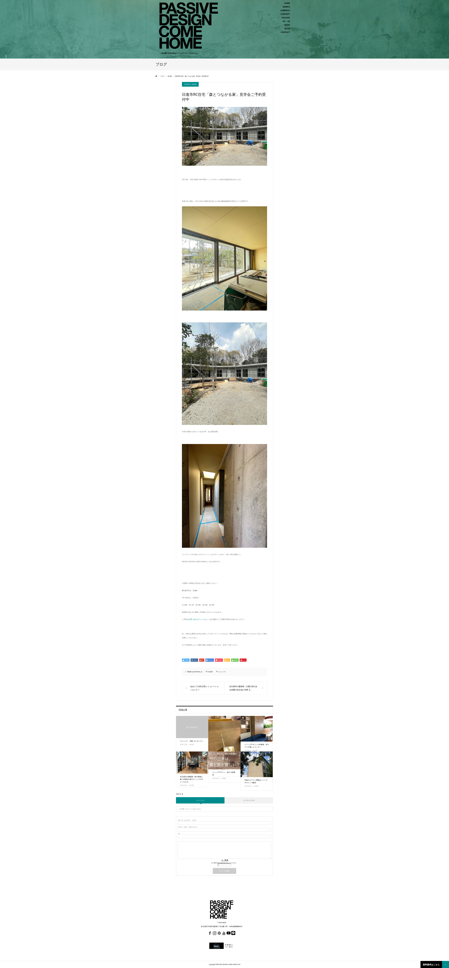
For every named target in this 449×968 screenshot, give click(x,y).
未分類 (194, 84)
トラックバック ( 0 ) (249, 800)
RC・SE (286, 21)
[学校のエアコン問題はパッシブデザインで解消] (257, 764)
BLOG (287, 29)
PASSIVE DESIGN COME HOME (227, 964)
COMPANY (285, 10)
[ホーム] (156, 76)
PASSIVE (286, 18)
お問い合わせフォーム (196, 619)
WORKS (286, 7)
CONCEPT (285, 14)
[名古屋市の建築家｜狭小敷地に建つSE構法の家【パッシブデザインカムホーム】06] (192, 762)
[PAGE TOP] (445, 964)
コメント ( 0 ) (200, 800)
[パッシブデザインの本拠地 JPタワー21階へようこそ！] (257, 729)
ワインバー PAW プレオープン (191, 741)
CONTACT (285, 32)
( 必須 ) (187, 820)
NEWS (287, 25)
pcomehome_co (197, 672)
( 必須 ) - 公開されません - (188, 826)
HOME (287, 3)
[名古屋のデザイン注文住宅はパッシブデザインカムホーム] (188, 25)
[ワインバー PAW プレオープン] (192, 727)
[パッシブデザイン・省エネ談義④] (224, 760)
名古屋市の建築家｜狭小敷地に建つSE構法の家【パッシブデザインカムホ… (191, 779)
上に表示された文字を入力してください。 (224, 863)
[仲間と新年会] (224, 739)
